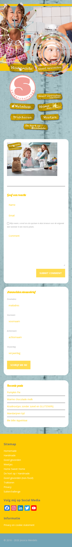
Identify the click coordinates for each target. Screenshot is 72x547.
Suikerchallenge (12, 491)
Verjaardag (11, 346)
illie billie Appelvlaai (17, 420)
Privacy (7, 487)
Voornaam (11, 315)
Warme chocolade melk (20, 399)
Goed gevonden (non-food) (18, 478)
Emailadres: (12, 299)
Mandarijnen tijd (16, 413)
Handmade (10, 455)
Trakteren (9, 482)
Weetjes (8, 464)
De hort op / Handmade (17, 473)
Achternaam (12, 331)
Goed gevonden (12, 459)
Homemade (10, 450)
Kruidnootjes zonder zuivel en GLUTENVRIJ (30, 406)
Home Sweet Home (14, 469)
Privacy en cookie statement (19, 525)
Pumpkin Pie (13, 392)
